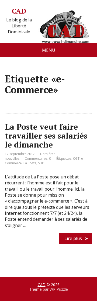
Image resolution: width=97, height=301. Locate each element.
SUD (41, 163)
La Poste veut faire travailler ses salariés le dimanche (46, 135)
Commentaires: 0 (38, 158)
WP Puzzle (59, 289)
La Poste (29, 163)
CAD (19, 11)
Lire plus (73, 238)
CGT (76, 158)
